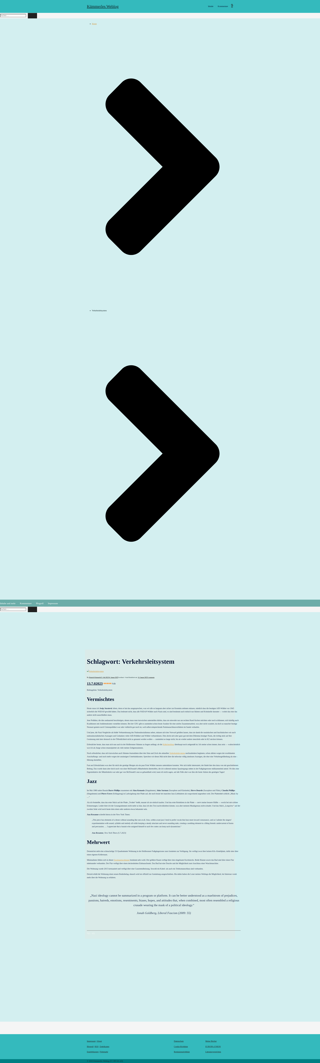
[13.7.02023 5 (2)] (164, 671)
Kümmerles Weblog (103, 6)
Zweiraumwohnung (122, 860)
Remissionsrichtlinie (182, 1052)
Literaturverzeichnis (213, 1052)
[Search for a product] (232, 6)
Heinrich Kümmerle (95, 677)
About (99, 1041)
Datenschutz (179, 1041)
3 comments (150, 677)
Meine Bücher (211, 1041)
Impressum (53, 603)
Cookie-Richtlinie (181, 1047)
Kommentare (223, 6)
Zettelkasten (104, 1047)
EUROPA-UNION (213, 1047)
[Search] (32, 15)
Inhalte (210, 6)
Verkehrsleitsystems (177, 753)
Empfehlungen (92, 1052)
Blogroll (40, 603)
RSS (96, 1047)
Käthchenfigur (168, 744)
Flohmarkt (104, 1052)
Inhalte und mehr (8, 603)
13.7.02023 (101, 683)
